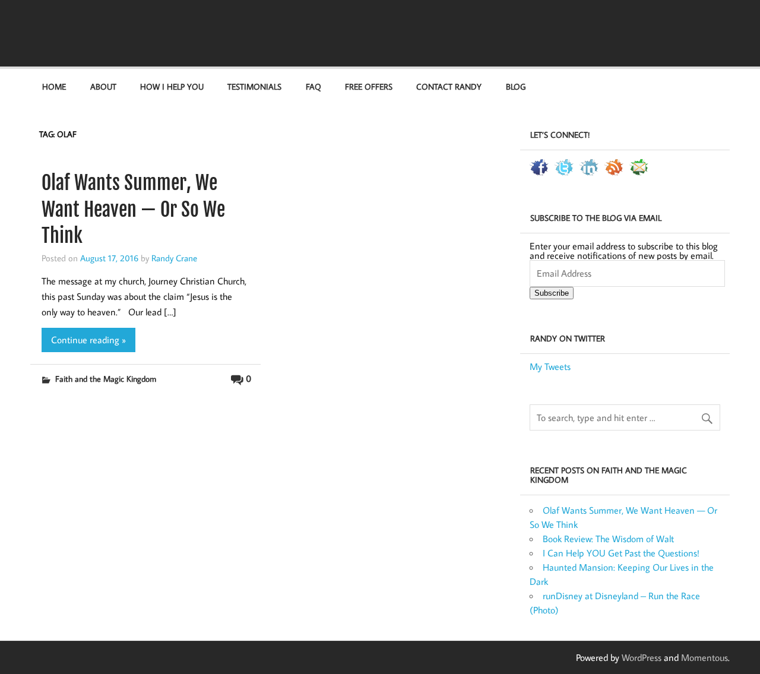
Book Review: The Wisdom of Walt (608, 539)
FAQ (313, 86)
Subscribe (551, 293)
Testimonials (254, 86)
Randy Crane (174, 258)
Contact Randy (449, 86)
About (103, 86)
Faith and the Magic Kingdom (105, 378)
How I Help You (172, 86)
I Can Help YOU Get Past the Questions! (621, 553)
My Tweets (550, 366)
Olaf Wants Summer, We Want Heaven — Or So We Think (133, 209)
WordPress (641, 657)
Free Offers (368, 86)
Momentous (704, 657)
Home (54, 86)
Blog (515, 86)
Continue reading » (88, 340)
